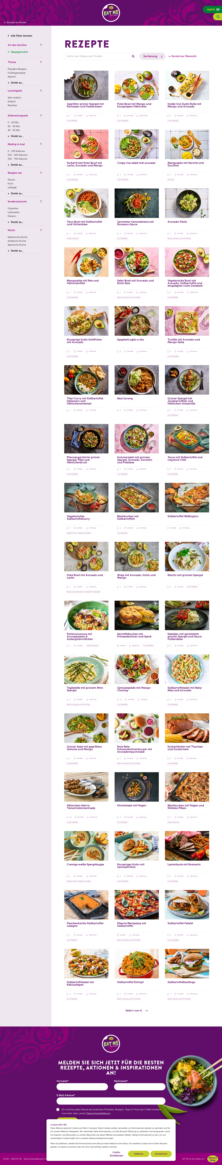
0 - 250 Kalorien (16, 151)
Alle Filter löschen (21, 35)
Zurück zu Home (16, 22)
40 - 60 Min (14, 130)
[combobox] (100, 56)
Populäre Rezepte (17, 69)
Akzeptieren (161, 1154)
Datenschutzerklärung (98, 1113)
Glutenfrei (13, 208)
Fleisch (11, 179)
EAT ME (111, 13)
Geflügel (12, 187)
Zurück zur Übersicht (184, 56)
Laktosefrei (13, 212)
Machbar (12, 105)
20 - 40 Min (14, 126)
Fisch (10, 183)
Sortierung (150, 56)
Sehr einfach (14, 97)
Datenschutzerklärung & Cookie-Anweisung (42, 1159)
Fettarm (12, 216)
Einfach (12, 101)
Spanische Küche (17, 244)
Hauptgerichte (19, 52)
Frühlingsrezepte (17, 73)
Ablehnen (138, 1154)
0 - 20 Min (13, 122)
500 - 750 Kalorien (17, 159)
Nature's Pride (213, 1159)
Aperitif (12, 76)
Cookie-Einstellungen (116, 1154)
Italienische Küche (17, 237)
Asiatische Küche (17, 241)
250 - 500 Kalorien (18, 155)
